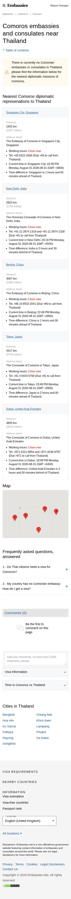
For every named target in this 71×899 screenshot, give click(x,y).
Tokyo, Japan (14, 336)
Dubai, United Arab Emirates (23, 409)
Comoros (23, 14)
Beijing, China (15, 264)
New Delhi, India (16, 188)
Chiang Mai (44, 714)
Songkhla (9, 743)
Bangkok (9, 714)
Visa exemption (13, 796)
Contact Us (10, 869)
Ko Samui (9, 726)
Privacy (8, 864)
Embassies (8, 14)
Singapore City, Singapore (22, 112)
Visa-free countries (15, 802)
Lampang (42, 726)
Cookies (32, 864)
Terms (19, 864)
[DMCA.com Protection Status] (11, 885)
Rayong (8, 738)
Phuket (41, 732)
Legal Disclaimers (52, 864)
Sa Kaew (42, 738)
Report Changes (59, 5)
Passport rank (12, 808)
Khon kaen (43, 720)
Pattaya (8, 732)
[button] (38, 530)
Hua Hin (8, 720)
